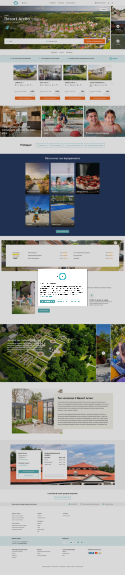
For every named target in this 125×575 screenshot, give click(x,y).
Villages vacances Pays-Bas (17, 515)
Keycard (13, 553)
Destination (53, 3)
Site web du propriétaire (41, 555)
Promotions (61, 3)
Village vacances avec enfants (18, 527)
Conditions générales (46, 566)
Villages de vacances (16, 513)
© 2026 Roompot (79, 566)
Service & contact (70, 3)
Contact (38, 553)
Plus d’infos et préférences (62, 497)
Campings (39, 513)
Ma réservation (43, 310)
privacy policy (49, 296)
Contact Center (23, 543)
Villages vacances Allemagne (18, 517)
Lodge (38, 527)
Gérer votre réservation (74, 145)
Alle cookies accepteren (48, 301)
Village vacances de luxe (17, 529)
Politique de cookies (71, 566)
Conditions (14, 557)
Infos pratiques (57, 145)
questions (24, 541)
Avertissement (55, 566)
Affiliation (64, 551)
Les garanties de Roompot (17, 551)
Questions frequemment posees (43, 551)
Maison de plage (40, 529)
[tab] (48, 353)
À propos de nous (65, 553)
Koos (63, 555)
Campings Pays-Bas (41, 517)
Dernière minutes (66, 515)
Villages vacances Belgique (17, 519)
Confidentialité (62, 566)
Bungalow (39, 523)
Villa (38, 531)
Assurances (14, 555)
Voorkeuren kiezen (75, 301)
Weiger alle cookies (62, 301)
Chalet (38, 525)
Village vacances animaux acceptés (19, 525)
